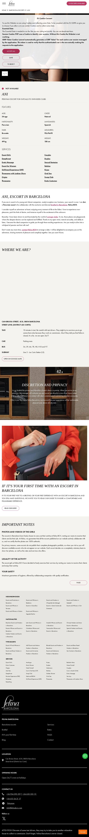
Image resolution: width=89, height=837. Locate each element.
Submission (49, 668)
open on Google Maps (13, 359)
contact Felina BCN (29, 230)
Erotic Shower (30, 665)
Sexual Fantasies (51, 162)
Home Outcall (70, 665)
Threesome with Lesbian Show (14, 173)
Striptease (8, 679)
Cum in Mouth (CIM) (72, 671)
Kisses (46, 170)
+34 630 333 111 (30, 794)
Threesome (6, 181)
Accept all (11, 51)
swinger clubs (52, 217)
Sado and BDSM (30, 676)
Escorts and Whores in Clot (74, 606)
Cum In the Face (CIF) (32, 671)
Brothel (5, 729)
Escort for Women (9, 166)
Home (4, 10)
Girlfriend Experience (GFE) (13, 170)
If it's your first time (9, 734)
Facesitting (8, 682)
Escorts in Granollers (31, 606)
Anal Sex (8, 671)
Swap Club (48, 177)
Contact (50, 739)
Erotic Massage (8, 162)
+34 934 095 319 (13, 794)
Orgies (4, 177)
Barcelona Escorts (16, 10)
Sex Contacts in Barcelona (74, 651)
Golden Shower (50, 673)
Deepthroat (6, 158)
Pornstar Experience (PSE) (13, 676)
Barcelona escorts (9, 724)
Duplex (47, 158)
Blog (4, 739)
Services (50, 724)
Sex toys (69, 676)
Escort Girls (6, 155)
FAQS (78, 583)
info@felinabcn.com (14, 808)
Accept (82, 832)
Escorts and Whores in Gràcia (14, 611)
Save (11, 58)
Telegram (10, 803)
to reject (11, 64)
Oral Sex (48, 173)
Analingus (29, 662)
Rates (49, 729)
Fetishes (47, 166)
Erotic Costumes (50, 181)
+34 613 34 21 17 (13, 798)
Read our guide (11, 508)
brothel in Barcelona (59, 205)
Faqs (49, 734)
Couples (47, 155)
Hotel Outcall (30, 668)
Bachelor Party (71, 662)
